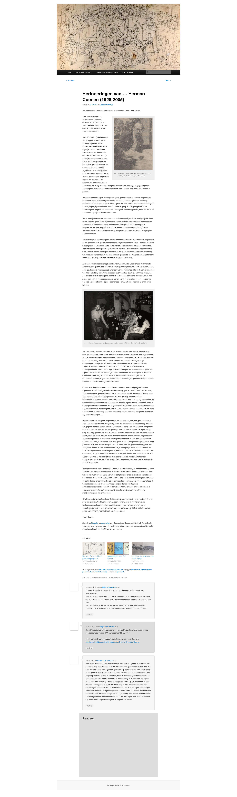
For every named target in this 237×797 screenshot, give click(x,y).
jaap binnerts (87, 572)
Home (69, 72)
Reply (89, 614)
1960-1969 (102, 569)
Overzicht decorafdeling (83, 72)
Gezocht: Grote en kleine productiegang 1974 (92, 557)
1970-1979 (111, 569)
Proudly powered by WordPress (118, 785)
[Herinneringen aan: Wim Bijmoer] (118, 548)
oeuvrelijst (105, 523)
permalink (120, 572)
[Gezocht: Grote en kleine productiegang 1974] (93, 548)
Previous (70, 80)
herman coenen (146, 569)
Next (168, 80)
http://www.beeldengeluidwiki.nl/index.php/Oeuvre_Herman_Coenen (113, 642)
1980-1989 (119, 569)
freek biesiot (135, 569)
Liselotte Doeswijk (106, 104)
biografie (94, 523)
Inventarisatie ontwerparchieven (107, 72)
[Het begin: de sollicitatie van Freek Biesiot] (143, 548)
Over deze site (127, 72)
